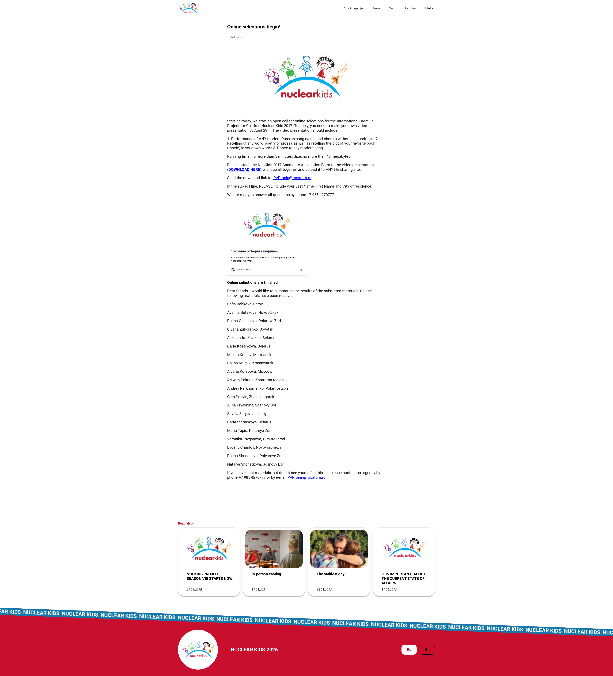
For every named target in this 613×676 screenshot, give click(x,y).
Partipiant (411, 8)
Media (429, 8)
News (376, 8)
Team (392, 8)
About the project (354, 8)
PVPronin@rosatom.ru (292, 178)
